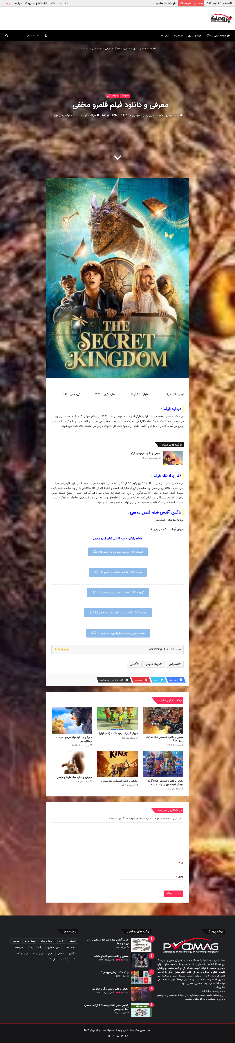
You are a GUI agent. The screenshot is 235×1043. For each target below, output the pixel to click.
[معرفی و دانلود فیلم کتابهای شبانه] (141, 961)
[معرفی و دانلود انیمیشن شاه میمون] (117, 764)
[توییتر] (122, 1036)
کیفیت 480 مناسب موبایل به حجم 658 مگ (118, 552)
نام (181, 863)
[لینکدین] (117, 1036)
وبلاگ (7, 3)
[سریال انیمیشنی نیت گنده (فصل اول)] (117, 718)
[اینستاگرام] (113, 1036)
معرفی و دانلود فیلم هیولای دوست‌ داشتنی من (74, 739)
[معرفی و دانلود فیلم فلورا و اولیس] (72, 762)
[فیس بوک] (126, 1036)
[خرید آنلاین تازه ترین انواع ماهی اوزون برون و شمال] (141, 945)
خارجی (179, 36)
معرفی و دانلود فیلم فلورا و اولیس (74, 777)
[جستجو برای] (6, 35)
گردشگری (51, 959)
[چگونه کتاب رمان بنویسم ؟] (141, 977)
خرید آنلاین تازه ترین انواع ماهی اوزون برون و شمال (108, 942)
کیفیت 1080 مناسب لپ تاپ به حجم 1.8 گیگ (118, 592)
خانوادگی (118, 49)
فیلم (50, 953)
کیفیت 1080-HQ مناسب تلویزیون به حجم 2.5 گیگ (118, 613)
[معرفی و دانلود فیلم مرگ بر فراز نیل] (141, 994)
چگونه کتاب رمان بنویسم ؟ (115, 972)
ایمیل (179, 877)
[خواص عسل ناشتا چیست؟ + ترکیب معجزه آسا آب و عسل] (141, 1010)
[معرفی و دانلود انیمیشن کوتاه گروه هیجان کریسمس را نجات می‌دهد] (163, 764)
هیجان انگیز (112, 95)
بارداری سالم (46, 941)
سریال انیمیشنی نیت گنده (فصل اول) (118, 733)
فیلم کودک (38, 953)
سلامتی (60, 953)
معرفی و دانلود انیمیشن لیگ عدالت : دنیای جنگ (164, 739)
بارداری (60, 941)
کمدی (133, 664)
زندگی (30, 947)
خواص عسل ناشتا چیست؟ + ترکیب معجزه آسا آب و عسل (106, 1007)
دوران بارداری (53, 947)
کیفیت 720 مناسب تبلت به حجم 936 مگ (118, 572)
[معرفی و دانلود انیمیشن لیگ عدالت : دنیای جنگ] (163, 720)
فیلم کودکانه (22, 953)
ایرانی (166, 36)
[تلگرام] (108, 1036)
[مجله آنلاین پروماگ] (221, 18)
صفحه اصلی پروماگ (216, 36)
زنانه (40, 947)
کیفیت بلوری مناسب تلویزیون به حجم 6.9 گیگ (118, 633)
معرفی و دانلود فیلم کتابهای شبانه (111, 956)
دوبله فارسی (152, 664)
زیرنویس (19, 947)
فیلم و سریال (194, 36)
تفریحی (15, 941)
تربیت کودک (29, 941)
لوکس (73, 959)
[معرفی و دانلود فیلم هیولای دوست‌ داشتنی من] (72, 720)
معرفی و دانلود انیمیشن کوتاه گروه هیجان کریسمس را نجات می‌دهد (165, 782)
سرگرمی (72, 953)
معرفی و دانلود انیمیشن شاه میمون (119, 781)
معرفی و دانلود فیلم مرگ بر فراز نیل (110, 989)
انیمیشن (174, 664)
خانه (53, 3)
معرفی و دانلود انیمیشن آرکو (162, 3)
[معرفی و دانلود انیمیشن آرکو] (173, 458)
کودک (63, 959)
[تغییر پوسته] (46, 35)
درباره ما (17, 3)
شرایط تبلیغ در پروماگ (36, 3)
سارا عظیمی (172, 115)
